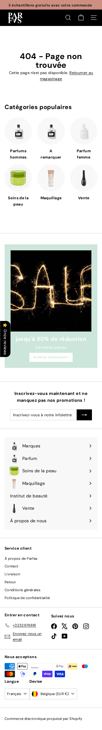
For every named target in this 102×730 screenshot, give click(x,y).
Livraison (12, 574)
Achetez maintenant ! (51, 357)
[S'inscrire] (84, 414)
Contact (11, 566)
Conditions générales (23, 590)
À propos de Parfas (21, 558)
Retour (10, 582)
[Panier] (81, 18)
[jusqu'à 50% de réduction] (51, 291)
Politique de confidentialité (27, 598)
